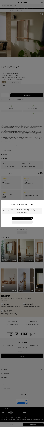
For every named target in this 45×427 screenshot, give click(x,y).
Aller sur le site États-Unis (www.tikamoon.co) (22, 218)
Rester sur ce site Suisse (22, 222)
